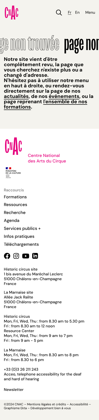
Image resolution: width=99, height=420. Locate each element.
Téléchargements (21, 244)
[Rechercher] (59, 13)
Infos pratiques (19, 236)
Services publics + (22, 228)
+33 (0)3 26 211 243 (21, 369)
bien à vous (62, 408)
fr (69, 12)
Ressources (15, 204)
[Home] (11, 12)
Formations (15, 197)
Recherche (14, 212)
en (77, 12)
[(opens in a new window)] (7, 256)
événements (64, 96)
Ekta (23, 408)
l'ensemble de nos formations (45, 104)
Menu (90, 12)
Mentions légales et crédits (46, 404)
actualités (16, 96)
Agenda (11, 220)
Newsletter (14, 389)
